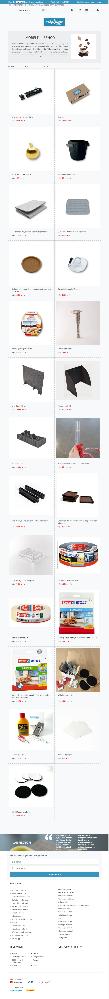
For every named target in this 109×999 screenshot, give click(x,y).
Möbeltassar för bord (19, 929)
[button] (87, 10)
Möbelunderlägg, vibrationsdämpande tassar (74, 905)
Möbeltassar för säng (65, 908)
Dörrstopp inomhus (64, 889)
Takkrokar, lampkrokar (20, 906)
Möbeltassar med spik (65, 896)
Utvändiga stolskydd (65, 925)
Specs (48, 66)
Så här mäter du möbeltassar (18, 961)
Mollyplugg (16, 938)
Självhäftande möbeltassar (21, 897)
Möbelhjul (15, 922)
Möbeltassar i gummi (65, 931)
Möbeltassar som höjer (20, 910)
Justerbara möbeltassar (20, 900)
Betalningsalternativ (19, 957)
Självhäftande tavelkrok (66, 892)
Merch (60, 918)
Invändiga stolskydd (65, 915)
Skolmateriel (62, 902)
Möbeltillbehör (17, 916)
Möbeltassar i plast (18, 926)
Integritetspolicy (38, 957)
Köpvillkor (15, 953)
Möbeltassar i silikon (65, 912)
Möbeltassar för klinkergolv (21, 932)
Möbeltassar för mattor (66, 928)
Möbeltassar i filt (18, 913)
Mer (41, 57)
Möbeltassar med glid (19, 890)
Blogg (35, 965)
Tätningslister (62, 937)
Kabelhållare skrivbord (20, 903)
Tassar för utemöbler (19, 893)
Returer (35, 960)
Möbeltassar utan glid (65, 921)
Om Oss (36, 953)
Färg (28, 66)
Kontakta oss (16, 965)
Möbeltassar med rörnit (20, 935)
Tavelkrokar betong (64, 934)
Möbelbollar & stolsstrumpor (22, 919)
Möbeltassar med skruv (66, 899)
